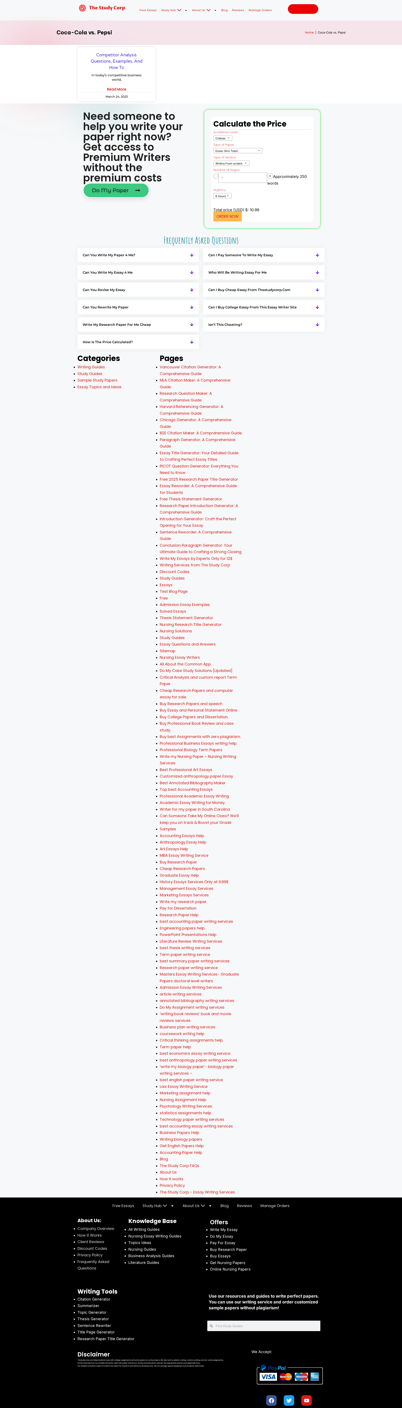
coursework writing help (182, 1033)
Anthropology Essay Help (183, 842)
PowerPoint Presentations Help (188, 934)
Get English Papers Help (182, 1145)
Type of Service (224, 157)
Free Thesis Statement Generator (191, 499)
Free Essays (148, 10)
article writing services (181, 994)
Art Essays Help (174, 849)
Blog (224, 10)
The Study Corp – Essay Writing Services (197, 1192)
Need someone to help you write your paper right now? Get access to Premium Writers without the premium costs (133, 147)
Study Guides (89, 373)
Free (164, 598)
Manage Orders (260, 10)
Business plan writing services (187, 1027)
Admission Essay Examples (185, 604)
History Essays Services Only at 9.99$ (194, 881)
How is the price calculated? (108, 342)
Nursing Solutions (176, 631)
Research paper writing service (189, 967)
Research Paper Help (179, 915)
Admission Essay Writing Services (191, 987)
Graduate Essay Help (179, 875)
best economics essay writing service (195, 1053)
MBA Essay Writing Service (184, 855)
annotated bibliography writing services (197, 1000)
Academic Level (225, 132)
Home (309, 32)
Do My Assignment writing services (192, 1007)
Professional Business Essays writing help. (198, 743)
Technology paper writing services (192, 1119)
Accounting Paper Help (181, 1152)
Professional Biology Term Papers (191, 749)
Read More (116, 89)
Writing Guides (91, 367)
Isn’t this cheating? (225, 325)
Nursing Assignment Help (183, 1099)
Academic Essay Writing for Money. (192, 802)
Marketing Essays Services (184, 895)
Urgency (219, 190)
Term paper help (175, 1047)
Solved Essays (173, 611)
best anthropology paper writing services (198, 1060)
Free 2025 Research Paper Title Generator (199, 479)
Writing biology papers (181, 1139)
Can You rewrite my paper (106, 307)
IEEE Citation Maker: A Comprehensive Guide (201, 433)
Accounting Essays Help (182, 835)
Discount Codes (174, 571)
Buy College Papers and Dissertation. (194, 717)
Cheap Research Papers (182, 868)
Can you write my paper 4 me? (109, 255)
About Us (198, 10)
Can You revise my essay (104, 290)
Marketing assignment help (185, 1093)
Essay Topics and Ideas (99, 387)
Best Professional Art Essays (186, 769)
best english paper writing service (191, 1079)
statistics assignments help (185, 1113)
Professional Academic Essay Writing (194, 796)
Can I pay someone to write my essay (240, 255)
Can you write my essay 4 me (108, 272)
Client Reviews (90, 1241)
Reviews (238, 10)
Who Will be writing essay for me (237, 272)
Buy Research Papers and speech (191, 703)
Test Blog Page (174, 591)
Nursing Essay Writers (180, 657)
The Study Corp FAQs (179, 1165)
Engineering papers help (182, 928)
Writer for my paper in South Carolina (195, 809)
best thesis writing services (185, 947)
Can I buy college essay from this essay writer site (252, 307)
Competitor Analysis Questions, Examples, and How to (117, 61)
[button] (138, 255)
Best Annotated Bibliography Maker (192, 783)
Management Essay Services (186, 888)
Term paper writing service (185, 954)
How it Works (89, 1235)
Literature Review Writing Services (191, 941)
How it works (171, 1179)
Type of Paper (223, 145)
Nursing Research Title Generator (191, 624)
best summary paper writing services (195, 961)
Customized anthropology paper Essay (196, 776)
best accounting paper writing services (196, 921)
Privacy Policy (172, 1185)
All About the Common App (185, 664)
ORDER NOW (227, 216)
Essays (166, 585)
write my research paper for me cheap (117, 325)
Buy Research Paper (178, 862)
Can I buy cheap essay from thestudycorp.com (249, 290)
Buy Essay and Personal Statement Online (198, 710)
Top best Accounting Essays (186, 789)
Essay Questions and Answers (188, 644)
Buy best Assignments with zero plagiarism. (200, 736)
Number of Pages (226, 170)
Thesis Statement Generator (186, 617)
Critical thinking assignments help (191, 1040)
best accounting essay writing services (196, 1126)
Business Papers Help (179, 1132)
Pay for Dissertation (178, 908)
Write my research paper (183, 901)
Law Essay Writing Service (183, 1086)
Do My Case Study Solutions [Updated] (196, 670)
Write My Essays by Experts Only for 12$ (196, 558)
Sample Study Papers (97, 380)
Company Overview (95, 1228)
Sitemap (167, 651)
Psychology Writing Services (186, 1106)
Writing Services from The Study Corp (195, 565)
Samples (168, 829)
